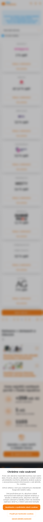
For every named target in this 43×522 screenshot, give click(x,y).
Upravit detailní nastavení (21, 519)
